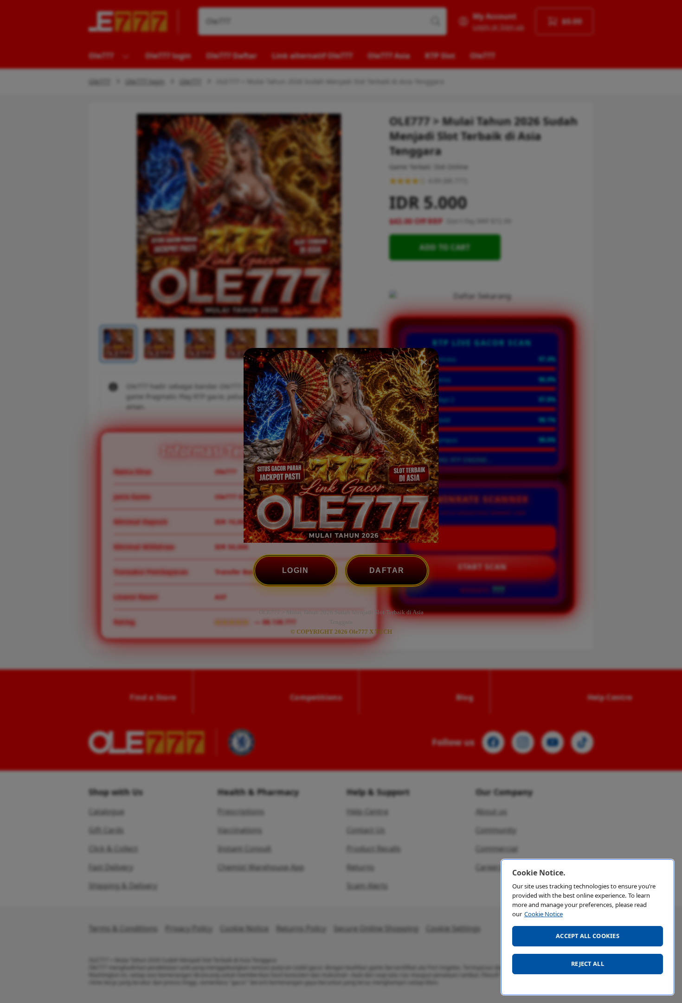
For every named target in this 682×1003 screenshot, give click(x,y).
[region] (588, 927)
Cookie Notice (543, 914)
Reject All (587, 963)
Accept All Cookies (587, 936)
